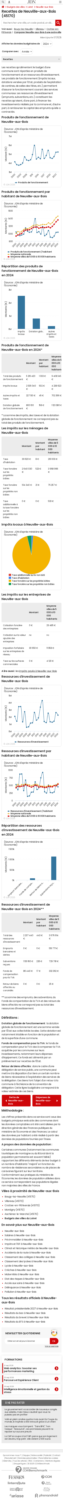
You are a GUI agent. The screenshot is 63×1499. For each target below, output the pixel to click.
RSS (30, 1461)
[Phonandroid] (46, 1495)
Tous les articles (20, 1461)
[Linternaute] (16, 1483)
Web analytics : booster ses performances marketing (20, 1368)
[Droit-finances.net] (46, 1483)
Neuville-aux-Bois (44, 7)
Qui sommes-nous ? (12, 1455)
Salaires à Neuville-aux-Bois (20, 1235)
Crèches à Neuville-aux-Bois (20, 1270)
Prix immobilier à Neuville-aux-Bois (24, 1239)
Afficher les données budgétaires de (21, 44)
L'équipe (26, 1455)
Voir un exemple (51, 1346)
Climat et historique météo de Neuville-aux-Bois (31, 1248)
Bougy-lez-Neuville (23, 29)
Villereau (39, 29)
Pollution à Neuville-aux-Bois (20, 1291)
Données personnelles (27, 1458)
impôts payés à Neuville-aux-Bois (38, 671)
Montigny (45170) (14, 1209)
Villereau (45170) (14, 1201)
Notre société (36, 1455)
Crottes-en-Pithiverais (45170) (22, 1205)
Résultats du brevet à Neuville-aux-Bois (27, 1317)
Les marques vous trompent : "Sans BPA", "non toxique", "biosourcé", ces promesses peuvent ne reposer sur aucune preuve (29, 1429)
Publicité (47, 1455)
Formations (13, 1359)
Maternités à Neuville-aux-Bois (22, 1274)
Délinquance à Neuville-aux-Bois (23, 1287)
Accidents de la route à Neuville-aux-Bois (28, 1252)
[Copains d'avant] (16, 1489)
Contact (56, 1455)
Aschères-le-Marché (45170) (21, 1214)
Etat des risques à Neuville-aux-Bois (24, 1278)
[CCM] (46, 1477)
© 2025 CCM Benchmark (38, 1464)
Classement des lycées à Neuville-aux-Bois (29, 1261)
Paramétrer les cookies (48, 1458)
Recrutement (10, 1458)
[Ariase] (16, 1495)
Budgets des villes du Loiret (21, 1218)
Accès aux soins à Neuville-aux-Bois (24, 1283)
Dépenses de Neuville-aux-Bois (43, 1100)
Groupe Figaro (20, 1464)
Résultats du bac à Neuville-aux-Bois (25, 1313)
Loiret (30, 7)
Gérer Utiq (7, 1461)
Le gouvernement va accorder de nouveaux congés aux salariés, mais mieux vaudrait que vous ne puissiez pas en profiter (31, 1412)
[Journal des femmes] (16, 1477)
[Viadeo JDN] (46, 1489)
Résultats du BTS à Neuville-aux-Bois (25, 1321)
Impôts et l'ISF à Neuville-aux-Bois (23, 1244)
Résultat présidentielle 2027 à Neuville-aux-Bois (31, 1308)
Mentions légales (53, 1461)
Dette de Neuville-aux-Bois (16, 1100)
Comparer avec (10, 51)
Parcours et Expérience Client (21, 1379)
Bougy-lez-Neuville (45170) (20, 1196)
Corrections (39, 1461)
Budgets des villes (16, 7)
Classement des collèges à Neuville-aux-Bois (30, 1257)
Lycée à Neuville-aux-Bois (19, 1265)
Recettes (8, 59)
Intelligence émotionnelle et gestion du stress (26, 1389)
